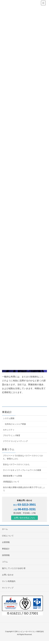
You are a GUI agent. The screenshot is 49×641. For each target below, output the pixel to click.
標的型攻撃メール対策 (12, 476)
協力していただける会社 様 (13, 568)
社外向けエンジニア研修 (15, 424)
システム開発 (8, 418)
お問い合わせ (7, 575)
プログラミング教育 (11, 435)
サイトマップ (7, 588)
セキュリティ (8, 430)
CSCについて (8, 536)
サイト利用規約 (8, 581)
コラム (5, 562)
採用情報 (6, 555)
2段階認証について (11, 482)
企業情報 (6, 542)
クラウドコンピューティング (15, 441)
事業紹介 (6, 549)
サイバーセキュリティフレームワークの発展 (22, 470)
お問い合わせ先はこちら (24, 518)
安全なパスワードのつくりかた (16, 464)
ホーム (5, 529)
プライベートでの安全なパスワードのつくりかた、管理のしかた (23, 457)
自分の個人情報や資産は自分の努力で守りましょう (24, 489)
